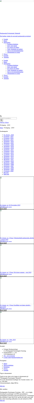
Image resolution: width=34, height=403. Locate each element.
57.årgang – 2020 (9, 144)
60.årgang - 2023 (8, 140)
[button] (3, 208)
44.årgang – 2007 (9, 166)
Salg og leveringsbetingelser (15, 51)
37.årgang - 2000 (8, 171)
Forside (6, 39)
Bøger (5, 41)
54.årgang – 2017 (9, 149)
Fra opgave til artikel (13, 47)
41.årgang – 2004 (9, 167)
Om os (5, 54)
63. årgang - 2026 (9, 135)
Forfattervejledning (12, 44)
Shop (1, 128)
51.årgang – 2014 (9, 154)
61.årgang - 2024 (8, 138)
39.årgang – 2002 (9, 169)
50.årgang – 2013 (9, 156)
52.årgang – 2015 (9, 153)
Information (7, 42)
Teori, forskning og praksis (15, 49)
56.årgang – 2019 (9, 146)
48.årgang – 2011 (9, 159)
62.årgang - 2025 (8, 136)
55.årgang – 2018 (9, 148)
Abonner (6, 57)
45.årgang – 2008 (9, 164)
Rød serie (6, 174)
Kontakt (6, 55)
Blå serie (6, 172)
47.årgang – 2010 (9, 161)
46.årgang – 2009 (9, 163)
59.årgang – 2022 (9, 141)
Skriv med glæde (12, 46)
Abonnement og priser (13, 52)
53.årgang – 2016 (9, 151)
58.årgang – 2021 (9, 143)
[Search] (1, 120)
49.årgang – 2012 (9, 158)
